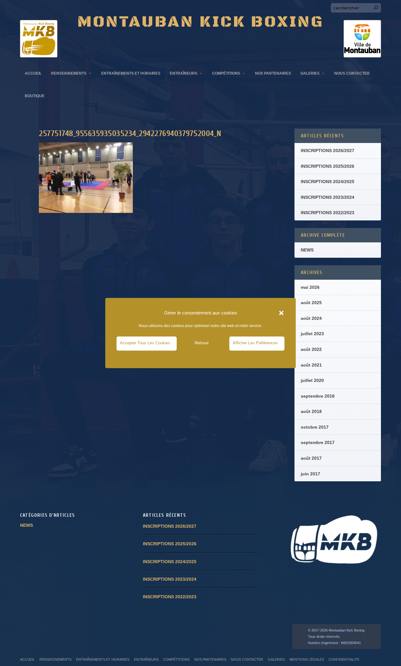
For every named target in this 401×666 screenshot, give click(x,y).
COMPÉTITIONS (226, 73)
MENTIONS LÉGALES (306, 659)
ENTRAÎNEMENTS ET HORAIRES (130, 73)
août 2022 (311, 349)
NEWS (307, 249)
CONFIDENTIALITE (344, 659)
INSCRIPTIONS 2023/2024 (327, 197)
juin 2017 (310, 473)
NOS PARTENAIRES (273, 73)
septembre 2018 (318, 396)
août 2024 (311, 318)
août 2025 (311, 302)
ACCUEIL (33, 73)
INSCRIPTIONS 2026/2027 (327, 150)
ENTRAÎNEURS (183, 73)
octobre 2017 (315, 427)
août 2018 (311, 411)
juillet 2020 (312, 380)
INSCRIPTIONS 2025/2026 (327, 166)
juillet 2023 (312, 333)
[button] (281, 313)
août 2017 (311, 458)
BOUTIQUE (34, 96)
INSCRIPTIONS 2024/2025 (327, 181)
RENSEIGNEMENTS (68, 73)
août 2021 (311, 364)
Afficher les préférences (255, 343)
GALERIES (310, 73)
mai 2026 (310, 287)
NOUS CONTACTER (352, 73)
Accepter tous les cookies (145, 343)
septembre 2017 (318, 442)
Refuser (202, 343)
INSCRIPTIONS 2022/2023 (327, 212)
